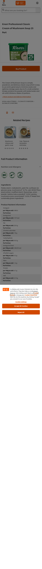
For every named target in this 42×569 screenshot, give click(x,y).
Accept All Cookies (21, 306)
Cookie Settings (21, 302)
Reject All (21, 312)
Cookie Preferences (31, 295)
